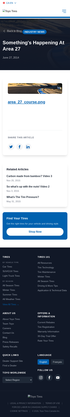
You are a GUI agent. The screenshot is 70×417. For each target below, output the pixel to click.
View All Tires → (11, 304)
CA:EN (9, 3)
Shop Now (35, 231)
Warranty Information (48, 331)
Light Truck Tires (11, 275)
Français (57, 362)
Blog (5, 337)
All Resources (45, 263)
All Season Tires (11, 285)
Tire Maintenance (47, 272)
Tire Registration (46, 327)
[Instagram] (41, 377)
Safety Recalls (10, 346)
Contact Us (8, 333)
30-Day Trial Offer (47, 336)
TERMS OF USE (52, 403)
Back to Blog (14, 31)
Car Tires (7, 266)
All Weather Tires (11, 299)
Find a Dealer (10, 365)
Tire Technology (46, 267)
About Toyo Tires (11, 319)
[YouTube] (58, 377)
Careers (7, 328)
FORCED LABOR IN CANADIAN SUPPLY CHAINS (34, 407)
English (43, 362)
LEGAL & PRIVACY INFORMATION (25, 403)
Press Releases (11, 342)
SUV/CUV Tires (10, 271)
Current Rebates (46, 322)
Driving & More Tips (48, 285)
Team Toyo (8, 323)
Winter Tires (9, 290)
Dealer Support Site (13, 361)
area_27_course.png (26, 102)
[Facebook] (49, 377)
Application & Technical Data (52, 290)
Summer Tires (10, 294)
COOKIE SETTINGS (19, 411)
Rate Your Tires (46, 340)
